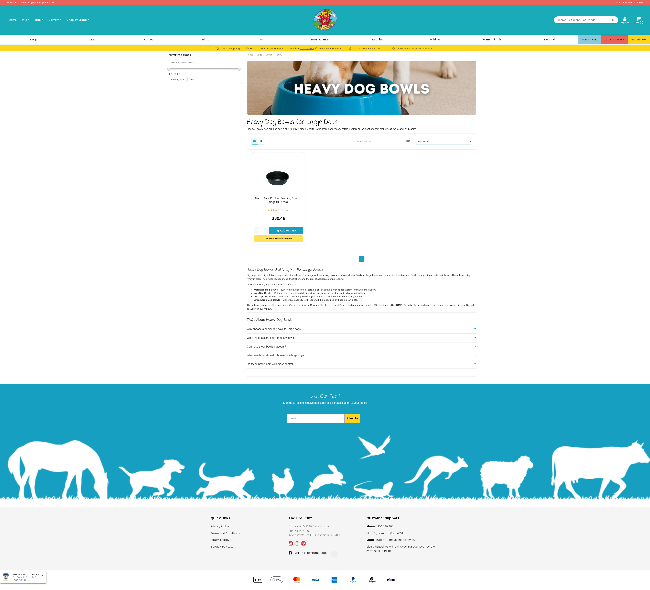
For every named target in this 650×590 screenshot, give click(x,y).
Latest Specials (614, 39)
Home (13, 20)
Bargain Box (638, 39)
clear (192, 79)
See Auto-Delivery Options (278, 238)
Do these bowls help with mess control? (270, 364)
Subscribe (352, 418)
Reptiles (377, 39)
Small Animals (320, 39)
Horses (148, 39)
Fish (263, 39)
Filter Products (180, 55)
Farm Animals (492, 39)
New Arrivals (589, 39)
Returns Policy (220, 540)
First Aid (549, 39)
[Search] (613, 19)
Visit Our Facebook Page (311, 553)
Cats (91, 39)
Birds (205, 39)
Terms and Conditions (225, 533)
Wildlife (435, 39)
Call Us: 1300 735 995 (631, 2)
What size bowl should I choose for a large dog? (275, 355)
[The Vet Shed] (325, 19)
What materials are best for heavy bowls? (271, 337)
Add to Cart (288, 230)
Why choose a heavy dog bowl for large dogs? (274, 329)
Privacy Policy (220, 526)
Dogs (33, 39)
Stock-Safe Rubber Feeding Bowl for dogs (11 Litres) (278, 200)
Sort (407, 140)
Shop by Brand (78, 20)
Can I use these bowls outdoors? (266, 346)
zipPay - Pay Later (223, 547)
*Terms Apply (307, 48)
